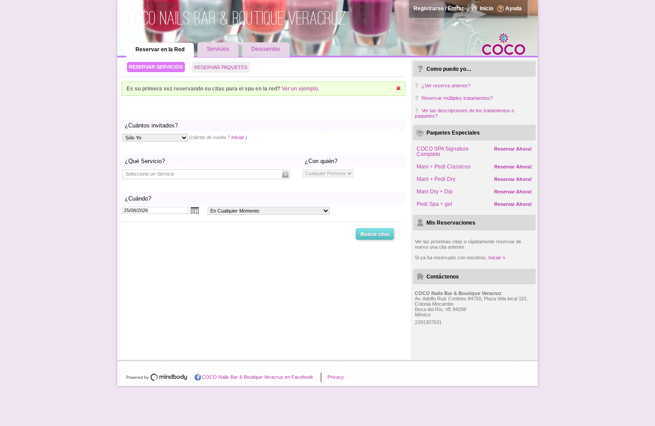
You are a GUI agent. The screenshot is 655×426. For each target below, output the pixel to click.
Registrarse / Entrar (438, 8)
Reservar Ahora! (513, 149)
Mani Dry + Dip (435, 191)
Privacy (336, 377)
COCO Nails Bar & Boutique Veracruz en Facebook (257, 377)
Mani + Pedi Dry (436, 179)
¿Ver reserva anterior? (446, 85)
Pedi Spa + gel (434, 204)
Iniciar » (496, 257)
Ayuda (513, 8)
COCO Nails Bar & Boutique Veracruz (237, 18)
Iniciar (237, 137)
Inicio (486, 8)
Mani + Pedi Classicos (444, 166)
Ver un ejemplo (300, 89)
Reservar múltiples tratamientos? (457, 98)
